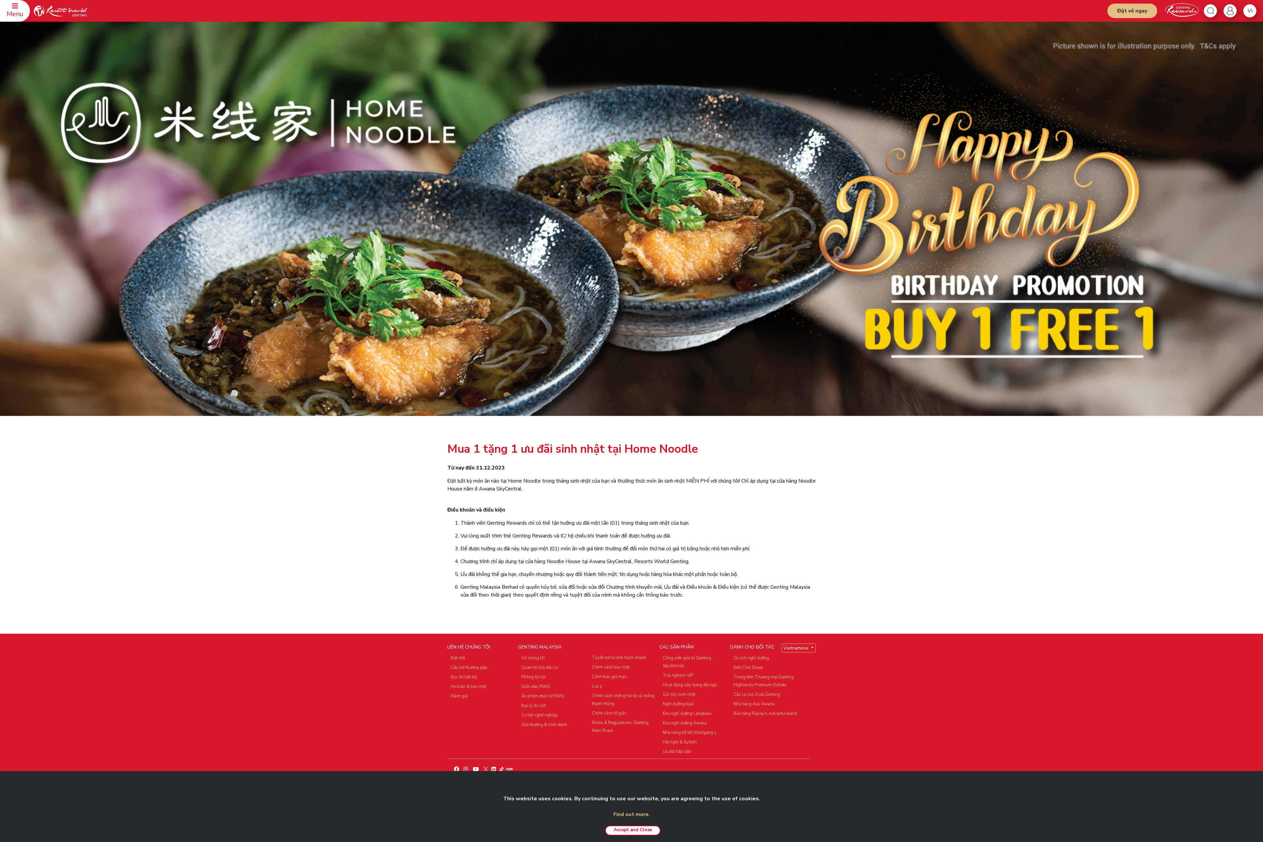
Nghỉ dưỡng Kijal (678, 704)
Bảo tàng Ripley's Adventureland (765, 714)
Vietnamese (796, 648)
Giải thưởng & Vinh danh (544, 725)
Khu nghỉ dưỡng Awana (685, 723)
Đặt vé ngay (1132, 10)
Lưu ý (597, 686)
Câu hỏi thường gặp (469, 668)
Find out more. (631, 814)
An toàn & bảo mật (468, 687)
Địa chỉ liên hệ (464, 677)
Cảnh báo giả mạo (609, 677)
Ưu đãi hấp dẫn (677, 752)
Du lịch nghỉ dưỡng (751, 658)
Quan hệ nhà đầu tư (539, 668)
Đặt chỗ (458, 658)
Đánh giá (459, 696)
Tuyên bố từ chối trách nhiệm (619, 658)
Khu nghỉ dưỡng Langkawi (687, 714)
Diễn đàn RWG (535, 687)
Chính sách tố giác (609, 713)
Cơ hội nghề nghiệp (539, 715)
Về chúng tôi (533, 658)
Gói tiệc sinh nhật (679, 694)
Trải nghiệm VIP (678, 675)
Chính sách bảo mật (611, 667)
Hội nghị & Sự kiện (680, 742)
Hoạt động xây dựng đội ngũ (690, 685)
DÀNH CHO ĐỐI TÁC (752, 647)
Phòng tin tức (533, 677)
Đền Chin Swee (748, 668)
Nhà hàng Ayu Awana (754, 704)
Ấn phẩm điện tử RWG (542, 696)
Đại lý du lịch (533, 706)
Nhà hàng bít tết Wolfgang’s (689, 733)
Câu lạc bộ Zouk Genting (756, 694)
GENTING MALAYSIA (540, 647)
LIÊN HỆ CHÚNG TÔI (468, 647)
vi (1250, 10)
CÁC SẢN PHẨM (676, 647)
